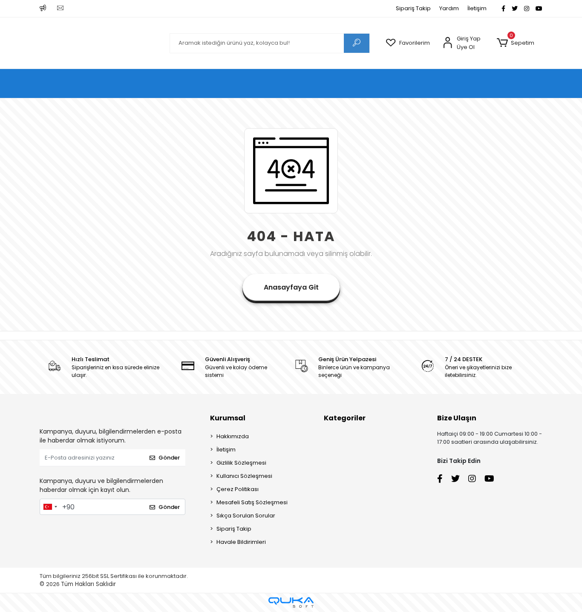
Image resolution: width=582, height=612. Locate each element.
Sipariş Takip (413, 8)
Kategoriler (345, 418)
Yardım (449, 8)
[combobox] (50, 506)
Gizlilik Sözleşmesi (241, 463)
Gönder (169, 458)
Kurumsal (227, 418)
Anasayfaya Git (291, 287)
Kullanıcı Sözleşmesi (244, 476)
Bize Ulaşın (456, 418)
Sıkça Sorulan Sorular (245, 515)
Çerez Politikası (237, 489)
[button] (515, 43)
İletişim (477, 8)
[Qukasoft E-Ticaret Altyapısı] (291, 602)
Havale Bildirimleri (241, 542)
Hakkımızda (232, 436)
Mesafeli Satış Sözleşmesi (252, 502)
